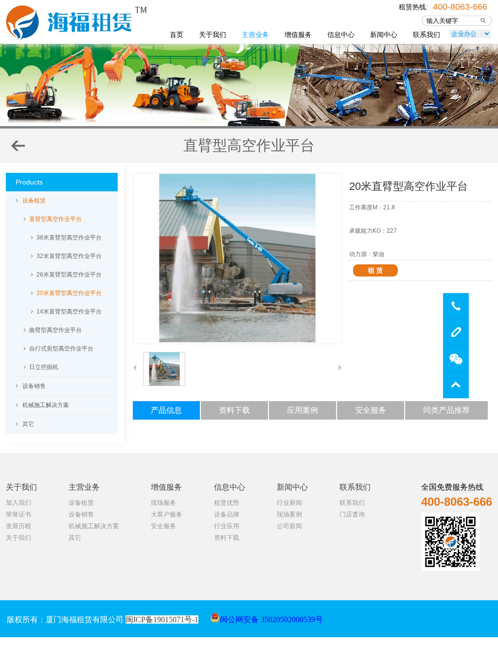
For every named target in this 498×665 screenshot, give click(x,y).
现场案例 (289, 514)
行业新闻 (289, 502)
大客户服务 (166, 514)
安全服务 (163, 526)
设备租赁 (34, 200)
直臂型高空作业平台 (55, 219)
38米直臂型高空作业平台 (69, 237)
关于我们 (212, 34)
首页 (176, 34)
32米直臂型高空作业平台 (69, 256)
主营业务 (255, 34)
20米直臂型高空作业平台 (69, 293)
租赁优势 (226, 502)
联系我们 (426, 34)
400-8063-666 (460, 5)
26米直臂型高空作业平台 (69, 274)
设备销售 (34, 386)
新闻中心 (383, 34)
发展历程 (18, 526)
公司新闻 (289, 526)
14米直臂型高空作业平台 (69, 311)
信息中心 (341, 34)
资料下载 (226, 537)
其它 (28, 424)
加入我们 (18, 502)
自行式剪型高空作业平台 (61, 348)
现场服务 (163, 502)
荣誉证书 (18, 514)
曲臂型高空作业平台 (55, 330)
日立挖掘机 (43, 367)
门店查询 (352, 514)
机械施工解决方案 (45, 405)
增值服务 (298, 34)
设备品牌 (226, 514)
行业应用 (226, 526)
